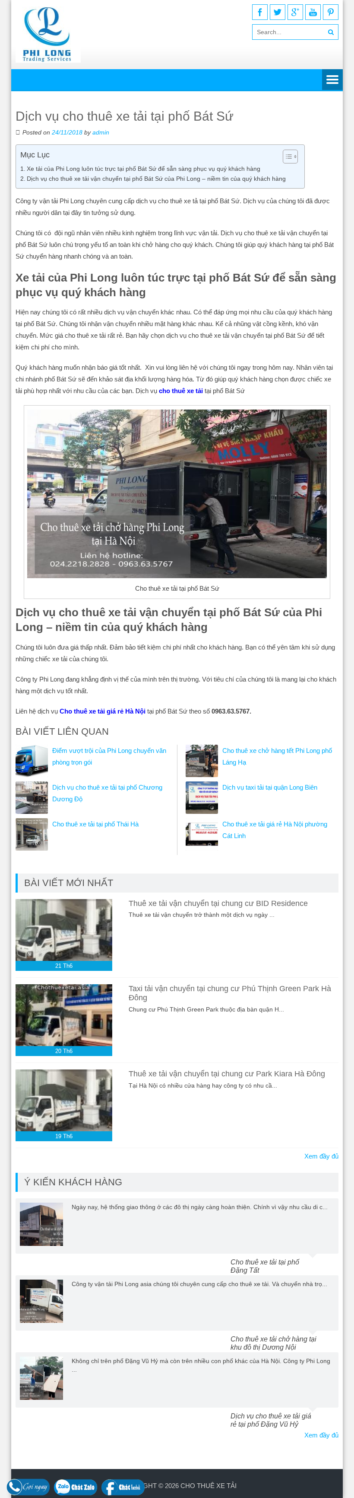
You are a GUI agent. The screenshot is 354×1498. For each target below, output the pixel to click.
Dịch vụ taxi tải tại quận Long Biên (269, 787)
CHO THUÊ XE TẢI (208, 1485)
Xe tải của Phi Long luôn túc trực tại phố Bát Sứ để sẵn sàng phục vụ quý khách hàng (143, 168)
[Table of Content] (290, 156)
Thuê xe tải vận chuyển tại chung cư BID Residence (218, 903)
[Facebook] (260, 12)
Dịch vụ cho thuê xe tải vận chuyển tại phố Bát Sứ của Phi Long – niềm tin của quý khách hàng (156, 178)
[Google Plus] (295, 12)
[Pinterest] (330, 12)
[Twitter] (277, 12)
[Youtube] (313, 12)
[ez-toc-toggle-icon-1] (286, 156)
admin (100, 132)
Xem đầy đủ (321, 1156)
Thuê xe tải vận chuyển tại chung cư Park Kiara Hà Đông (227, 1073)
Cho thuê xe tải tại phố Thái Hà (95, 824)
